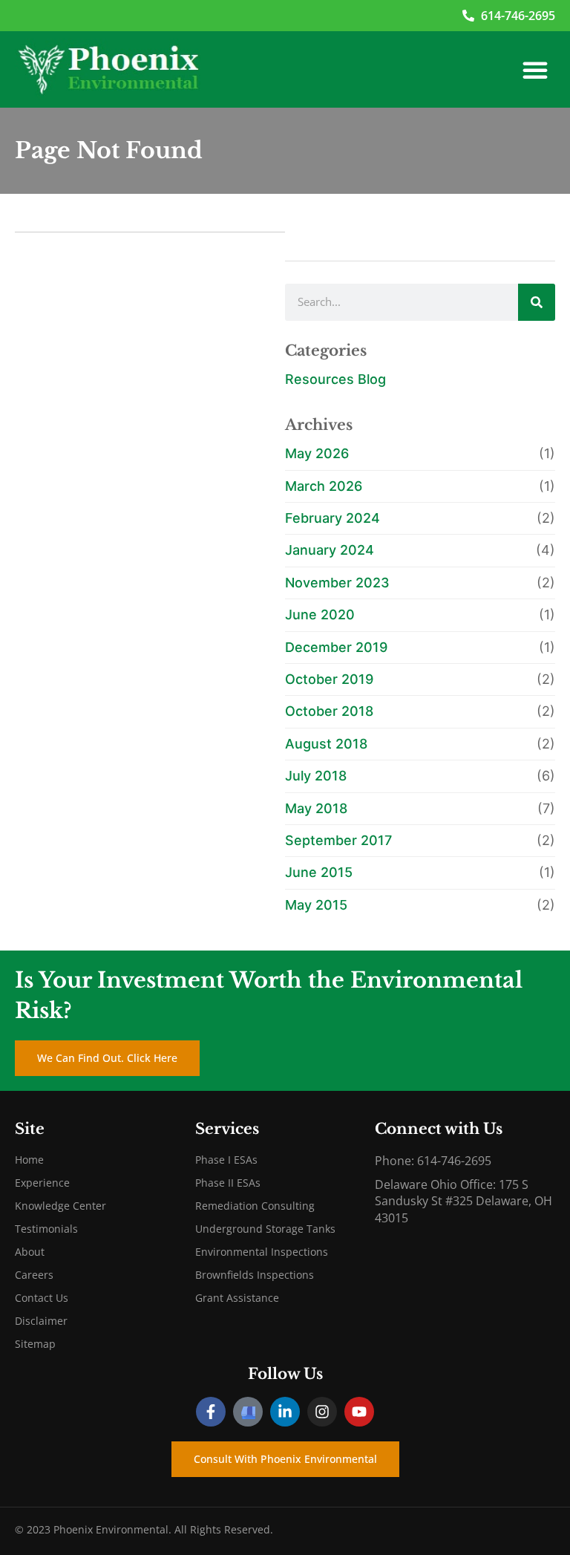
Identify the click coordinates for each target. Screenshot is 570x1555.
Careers (34, 1275)
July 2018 (316, 775)
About (30, 1252)
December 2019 (336, 647)
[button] (535, 70)
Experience (42, 1183)
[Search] (536, 302)
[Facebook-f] (211, 1412)
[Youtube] (359, 1412)
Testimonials (46, 1229)
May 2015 (316, 905)
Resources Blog (335, 379)
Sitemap (35, 1344)
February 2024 (332, 518)
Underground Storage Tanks (265, 1229)
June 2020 (320, 614)
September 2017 (338, 840)
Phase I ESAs (226, 1160)
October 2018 (329, 711)
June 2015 (319, 872)
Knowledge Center (60, 1206)
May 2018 (316, 808)
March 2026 (323, 486)
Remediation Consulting (255, 1206)
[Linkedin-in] (285, 1412)
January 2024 (329, 550)
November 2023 (337, 582)
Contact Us (41, 1298)
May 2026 (317, 453)
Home (29, 1160)
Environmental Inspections (261, 1252)
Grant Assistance (237, 1298)
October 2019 (329, 679)
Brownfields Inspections (254, 1275)
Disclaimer (41, 1321)
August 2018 (326, 744)
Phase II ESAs (228, 1183)
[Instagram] (322, 1412)
